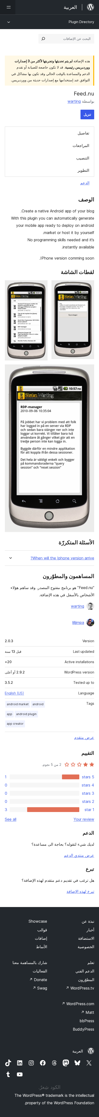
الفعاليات (40, 971)
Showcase (38, 921)
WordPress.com (78, 1003)
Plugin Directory (81, 22)
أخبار (90, 929)
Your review (84, 819)
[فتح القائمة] (7, 7)
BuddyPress (83, 1029)
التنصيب (82, 158)
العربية (77, 1051)
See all (10, 819)
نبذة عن (88, 921)
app (9, 714)
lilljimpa (78, 622)
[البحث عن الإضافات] (43, 39)
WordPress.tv (80, 988)
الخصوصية (86, 946)
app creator (15, 723)
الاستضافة (86, 938)
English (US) (14, 693)
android (37, 704)
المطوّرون (86, 979)
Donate (38, 979)
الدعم (84, 182)
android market (18, 704)
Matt (87, 1012)
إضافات (41, 938)
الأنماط (41, 946)
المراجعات (81, 145)
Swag (39, 988)
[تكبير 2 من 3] (41, 286)
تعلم (90, 962)
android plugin (26, 714)
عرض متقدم (84, 737)
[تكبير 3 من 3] (87, 370)
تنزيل (87, 114)
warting (74, 101)
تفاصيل (83, 133)
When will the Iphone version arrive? (62, 558)
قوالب (42, 929)
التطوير (83, 170)
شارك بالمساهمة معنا (29, 962)
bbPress (87, 1020)
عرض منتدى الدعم (79, 855)
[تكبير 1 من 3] (87, 286)
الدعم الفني (84, 971)
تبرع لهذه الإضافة (80, 891)
